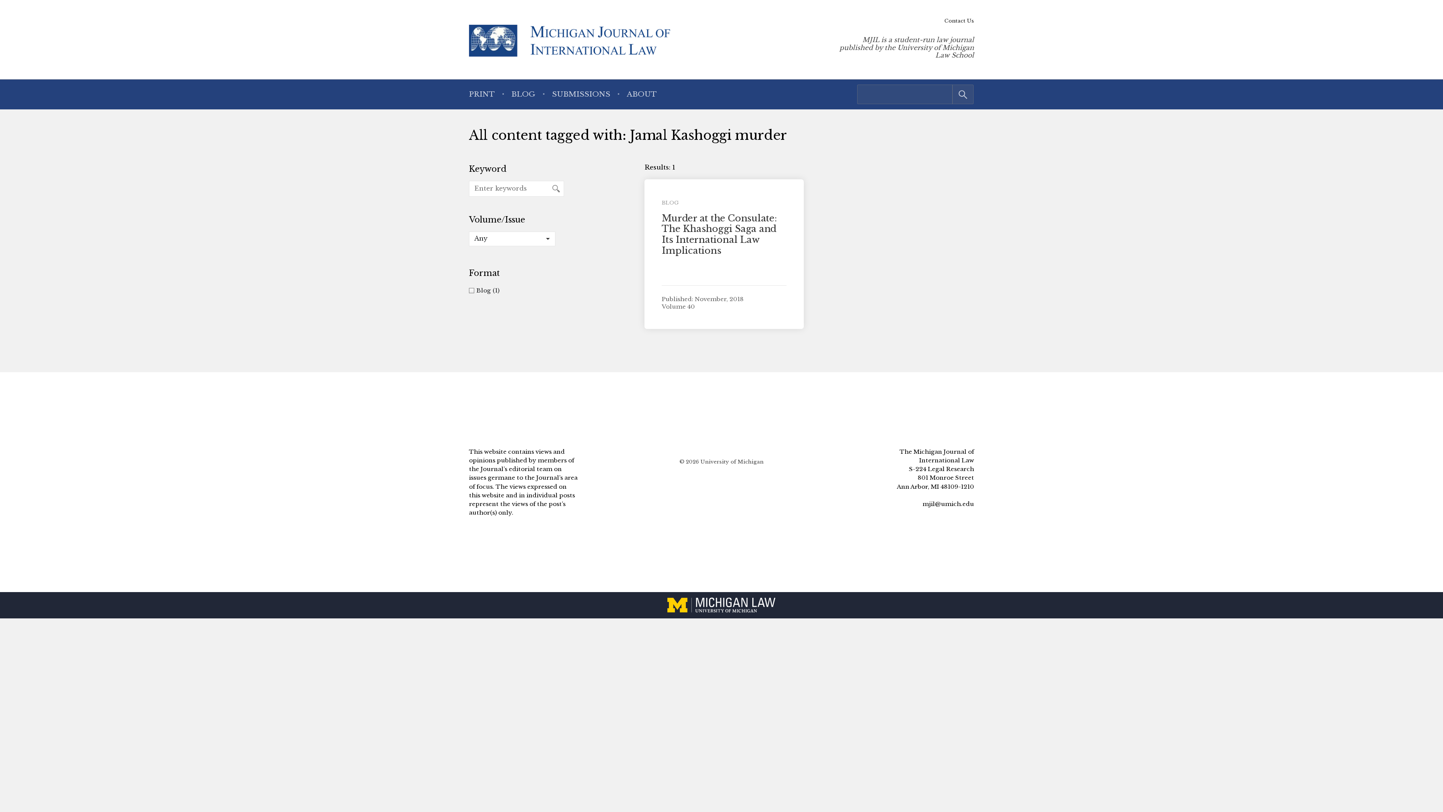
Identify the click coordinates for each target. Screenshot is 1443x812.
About (642, 93)
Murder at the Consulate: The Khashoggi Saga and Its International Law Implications (719, 234)
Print (482, 93)
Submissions (581, 93)
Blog (523, 93)
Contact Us (959, 21)
